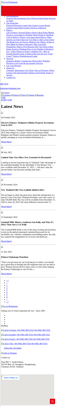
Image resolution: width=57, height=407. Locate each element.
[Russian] (39, 95)
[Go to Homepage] (9, 2)
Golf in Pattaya (12, 37)
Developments (12, 16)
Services (9, 58)
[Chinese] (30, 95)
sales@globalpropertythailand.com (15, 371)
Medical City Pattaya (37, 42)
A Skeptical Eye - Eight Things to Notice (29, 50)
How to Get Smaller (35, 49)
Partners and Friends (36, 73)
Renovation (37, 61)
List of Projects (33, 18)
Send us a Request (38, 28)
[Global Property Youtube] (52, 11)
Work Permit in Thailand (43, 35)
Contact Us (11, 77)
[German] (5, 95)
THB (3, 97)
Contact (9, 73)
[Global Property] (11, 11)
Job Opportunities (20, 73)
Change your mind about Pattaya (32, 37)
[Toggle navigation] (2, 5)
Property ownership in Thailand (19, 35)
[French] (14, 95)
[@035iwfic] (32, 11)
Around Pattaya (25, 32)
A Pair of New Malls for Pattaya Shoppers (30, 43)
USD (10, 100)
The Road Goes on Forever (17, 42)
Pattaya (9, 30)
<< (7, 280)
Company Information (15, 70)
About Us (10, 68)
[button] (5, 93)
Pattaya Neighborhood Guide (25, 56)
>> (7, 302)
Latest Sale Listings (31, 25)
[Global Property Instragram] (42, 11)
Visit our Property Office (44, 70)
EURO (4, 100)
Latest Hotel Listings (22, 28)
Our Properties (12, 23)
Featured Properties (14, 25)
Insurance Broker (13, 61)
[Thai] (22, 95)
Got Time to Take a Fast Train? (41, 39)
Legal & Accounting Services (31, 63)
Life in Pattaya (12, 32)
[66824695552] (21, 11)
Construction (26, 61)
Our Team (29, 70)
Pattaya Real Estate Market (43, 32)
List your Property (13, 66)
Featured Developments (16, 18)
